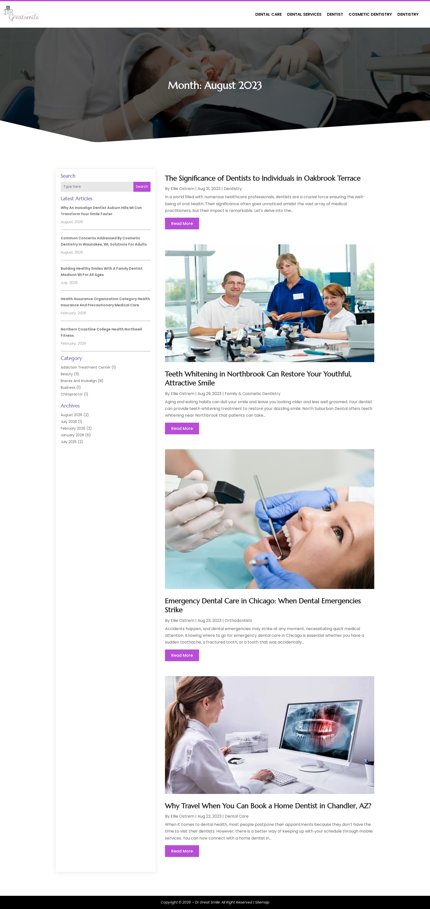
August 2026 (71, 414)
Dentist (335, 14)
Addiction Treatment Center (85, 367)
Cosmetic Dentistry (370, 14)
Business (68, 387)
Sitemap (262, 902)
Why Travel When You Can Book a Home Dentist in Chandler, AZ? (268, 805)
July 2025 (69, 441)
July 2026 (69, 421)
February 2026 (73, 428)
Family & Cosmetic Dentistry (252, 393)
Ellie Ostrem (182, 189)
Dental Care (268, 14)
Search (142, 186)
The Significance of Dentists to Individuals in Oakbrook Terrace (263, 178)
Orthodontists (238, 620)
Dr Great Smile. (207, 902)
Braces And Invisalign (79, 380)
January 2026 (72, 435)
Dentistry (408, 14)
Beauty (67, 374)
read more (182, 223)
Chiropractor (72, 394)
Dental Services (304, 14)
